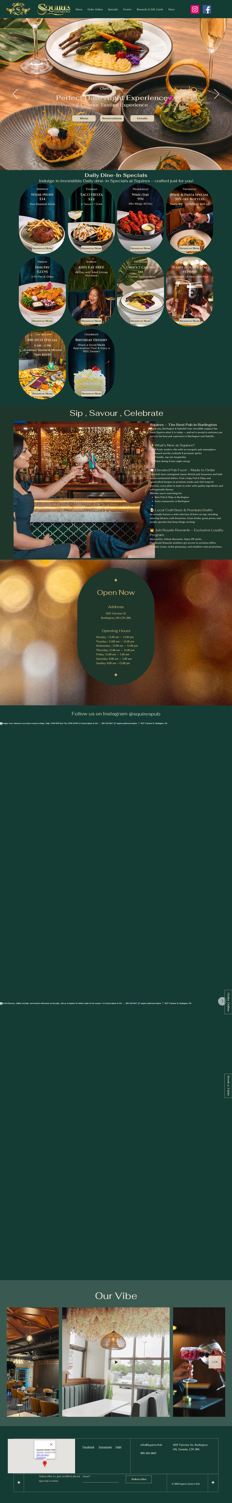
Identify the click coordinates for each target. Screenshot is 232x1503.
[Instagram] (195, 9)
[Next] (216, 94)
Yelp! (118, 1447)
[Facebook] (207, 9)
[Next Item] (222, 1001)
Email (86, 1476)
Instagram (105, 1447)
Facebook (88, 1447)
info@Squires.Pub (151, 1444)
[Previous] (15, 94)
